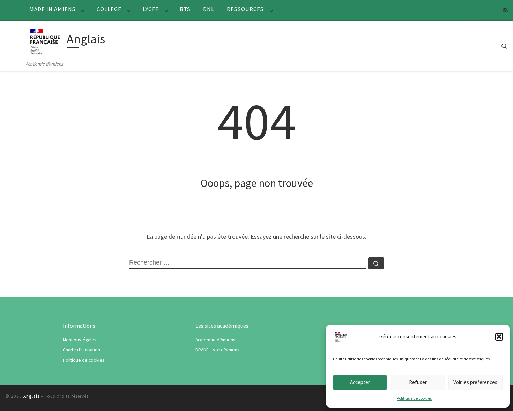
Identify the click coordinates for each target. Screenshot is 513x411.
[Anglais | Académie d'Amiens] (45, 40)
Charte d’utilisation (81, 350)
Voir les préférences (475, 382)
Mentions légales (79, 340)
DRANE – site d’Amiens (217, 350)
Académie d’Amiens (215, 340)
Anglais (31, 396)
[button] (499, 336)
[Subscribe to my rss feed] (505, 10)
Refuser (418, 382)
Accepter (360, 382)
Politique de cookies (414, 398)
